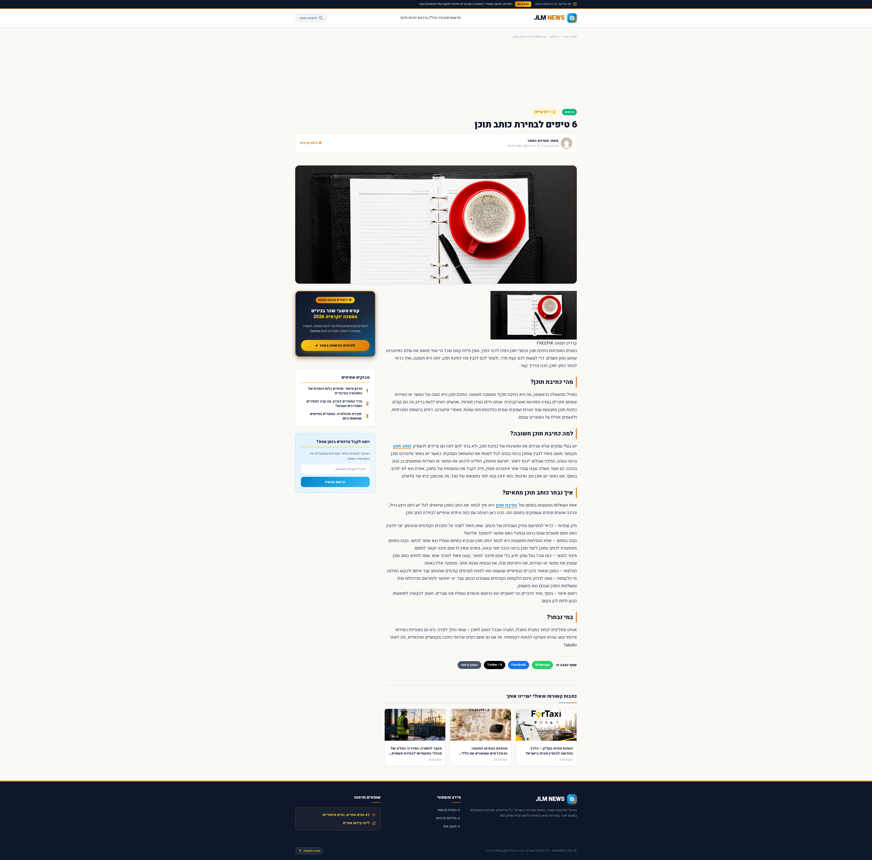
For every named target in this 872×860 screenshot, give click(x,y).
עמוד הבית (570, 37)
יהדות (413, 17)
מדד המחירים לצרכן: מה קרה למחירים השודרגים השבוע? (334, 403)
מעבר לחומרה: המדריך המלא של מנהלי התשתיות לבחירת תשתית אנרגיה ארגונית (416, 753)
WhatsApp (542, 664)
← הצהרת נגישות (449, 810)
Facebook (518, 664)
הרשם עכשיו (335, 482)
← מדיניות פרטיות (448, 818)
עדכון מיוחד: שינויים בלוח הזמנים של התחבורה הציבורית (335, 391)
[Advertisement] (436, 74)
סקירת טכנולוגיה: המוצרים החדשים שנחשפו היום (336, 416)
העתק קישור (469, 665)
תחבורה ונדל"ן (439, 17)
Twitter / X (494, 664)
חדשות (455, 17)
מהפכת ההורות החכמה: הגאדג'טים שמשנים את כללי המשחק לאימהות (484, 753)
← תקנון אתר (452, 826)
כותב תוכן (402, 446)
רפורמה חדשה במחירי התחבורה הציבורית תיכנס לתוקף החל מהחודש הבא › (465, 4)
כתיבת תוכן (506, 505)
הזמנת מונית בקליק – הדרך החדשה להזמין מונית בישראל (549, 751)
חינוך (404, 17)
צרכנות (423, 17)
